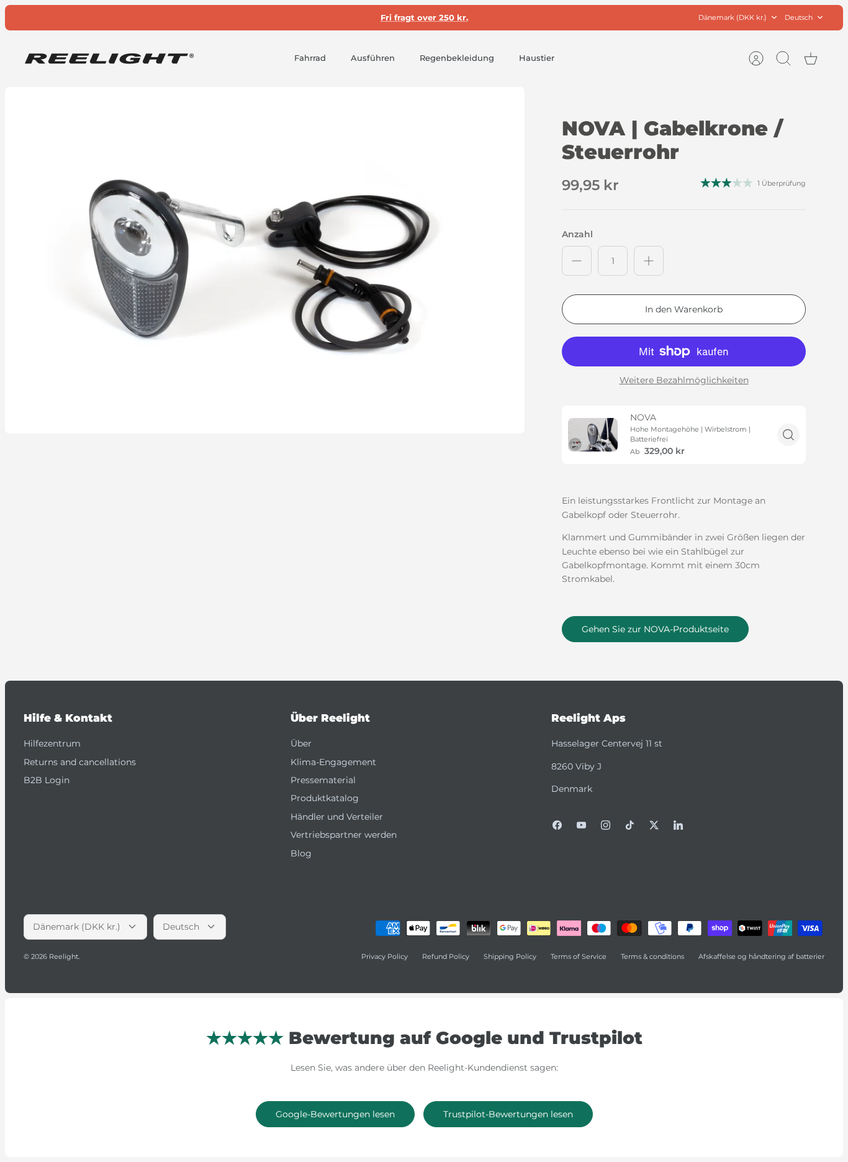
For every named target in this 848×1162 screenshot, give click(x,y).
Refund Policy (445, 956)
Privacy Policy (384, 956)
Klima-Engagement (333, 762)
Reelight (63, 956)
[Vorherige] (281, 17)
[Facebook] (557, 825)
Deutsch (799, 17)
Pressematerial (323, 780)
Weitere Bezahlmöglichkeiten (684, 380)
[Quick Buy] (788, 435)
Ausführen (373, 58)
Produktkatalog (325, 798)
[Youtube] (581, 825)
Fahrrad (310, 58)
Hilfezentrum (52, 743)
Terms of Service (579, 956)
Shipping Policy (510, 956)
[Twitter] (654, 825)
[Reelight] (109, 59)
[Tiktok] (630, 825)
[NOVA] (593, 434)
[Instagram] (605, 825)
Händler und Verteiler (337, 816)
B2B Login (47, 780)
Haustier (536, 58)
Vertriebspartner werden (344, 834)
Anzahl (577, 234)
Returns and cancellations (80, 762)
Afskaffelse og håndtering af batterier (761, 956)
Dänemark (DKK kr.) (732, 17)
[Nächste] (566, 17)
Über (301, 743)
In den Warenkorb (684, 309)
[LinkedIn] (678, 825)
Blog (301, 853)
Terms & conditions (652, 956)
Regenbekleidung (457, 58)
